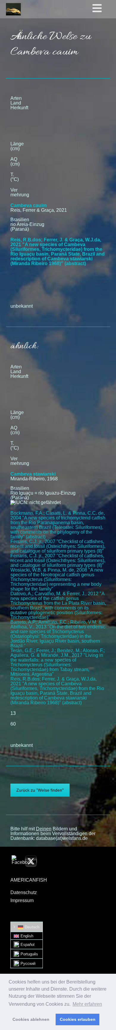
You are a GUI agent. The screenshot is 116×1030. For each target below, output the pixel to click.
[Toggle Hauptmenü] (103, 8)
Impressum (22, 900)
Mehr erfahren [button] (87, 1004)
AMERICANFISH (28, 880)
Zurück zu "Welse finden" (40, 790)
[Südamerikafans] (13, 9)
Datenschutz (23, 892)
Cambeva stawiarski (33, 474)
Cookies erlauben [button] (77, 1019)
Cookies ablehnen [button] (30, 1019)
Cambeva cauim (28, 205)
